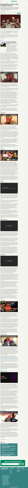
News (10, 469)
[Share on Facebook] (17, 13)
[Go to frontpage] (14, 1)
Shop (10, 473)
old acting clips (5, 64)
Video (10, 472)
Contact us (18, 469)
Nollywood (5, 32)
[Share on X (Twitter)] (18, 13)
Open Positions (19, 471)
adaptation (1, 270)
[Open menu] (0, 1)
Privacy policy (18, 470)
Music (10, 470)
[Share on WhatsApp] (20, 13)
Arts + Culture (11, 471)
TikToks (1, 369)
